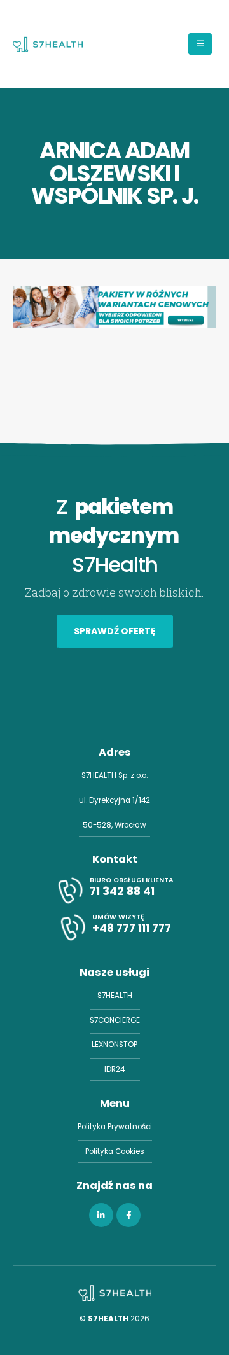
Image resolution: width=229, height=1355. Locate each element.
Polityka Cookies (114, 1151)
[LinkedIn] (101, 1215)
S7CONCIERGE (115, 1020)
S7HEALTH (114, 995)
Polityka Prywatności (115, 1127)
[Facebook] (128, 1215)
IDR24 (114, 1069)
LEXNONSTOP (114, 1044)
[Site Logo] (48, 44)
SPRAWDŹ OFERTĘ (115, 631)
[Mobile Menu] (200, 44)
